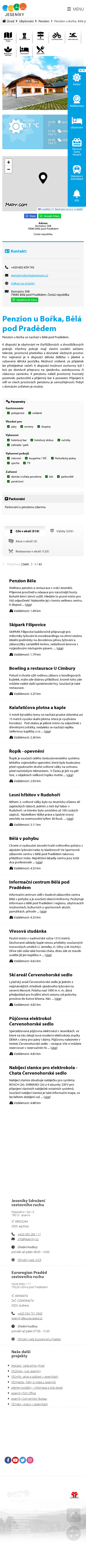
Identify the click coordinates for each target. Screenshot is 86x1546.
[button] (75, 9)
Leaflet (45, 209)
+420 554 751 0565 (30, 1313)
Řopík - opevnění (26, 751)
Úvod (14, 9)
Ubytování (26, 21)
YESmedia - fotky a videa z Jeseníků (33, 1382)
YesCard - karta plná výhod (27, 1365)
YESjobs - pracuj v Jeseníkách (29, 1404)
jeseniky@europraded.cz (26, 1318)
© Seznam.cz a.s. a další (67, 209)
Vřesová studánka (28, 931)
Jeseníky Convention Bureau (29, 1399)
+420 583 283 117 (29, 1234)
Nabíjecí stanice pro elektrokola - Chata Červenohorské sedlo (43, 1070)
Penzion (44, 21)
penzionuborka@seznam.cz (29, 275)
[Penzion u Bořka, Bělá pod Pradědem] (43, 83)
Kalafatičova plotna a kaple (37, 707)
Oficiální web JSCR (29, 1260)
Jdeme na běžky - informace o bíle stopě (37, 1387)
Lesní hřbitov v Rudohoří (34, 794)
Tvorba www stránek (74, 1495)
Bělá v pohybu (24, 838)
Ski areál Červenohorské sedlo (40, 974)
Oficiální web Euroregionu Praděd (39, 1339)
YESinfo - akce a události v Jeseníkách (34, 1376)
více (28, 605)
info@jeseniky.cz (28, 1239)
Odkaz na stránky (23, 283)
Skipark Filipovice (27, 624)
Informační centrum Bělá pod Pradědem (39, 884)
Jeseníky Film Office (23, 1393)
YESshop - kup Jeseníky (26, 1371)
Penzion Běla (22, 580)
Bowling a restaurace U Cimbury (42, 668)
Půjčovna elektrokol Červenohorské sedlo (31, 1021)
